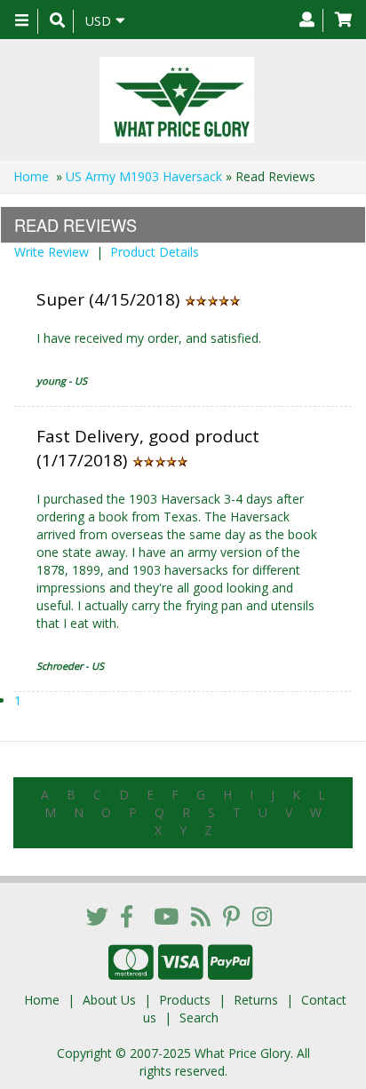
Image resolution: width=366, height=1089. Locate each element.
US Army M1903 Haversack (144, 176)
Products (185, 999)
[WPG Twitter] (97, 916)
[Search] (57, 21)
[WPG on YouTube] (166, 916)
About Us (109, 999)
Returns (256, 999)
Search (199, 1017)
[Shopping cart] (343, 20)
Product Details (154, 251)
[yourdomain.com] (176, 100)
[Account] (307, 20)
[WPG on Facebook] (126, 916)
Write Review (51, 251)
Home (31, 176)
